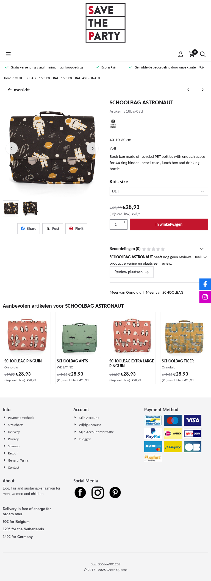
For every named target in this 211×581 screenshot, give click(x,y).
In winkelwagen (169, 224)
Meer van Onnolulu (125, 292)
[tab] (159, 249)
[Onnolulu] (113, 127)
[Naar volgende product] (203, 90)
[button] (8, 54)
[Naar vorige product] (189, 90)
